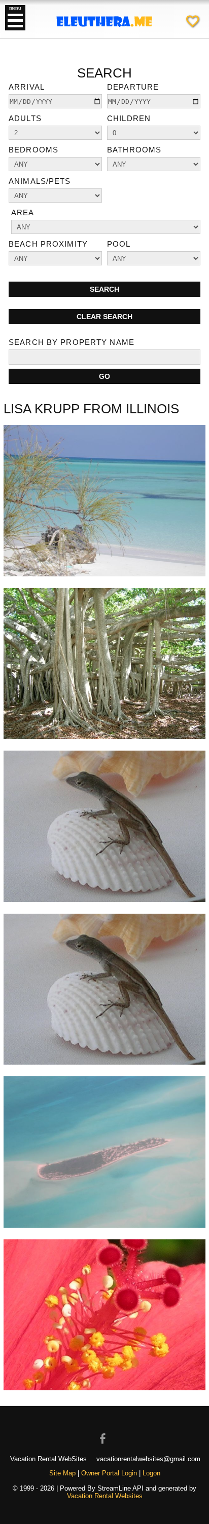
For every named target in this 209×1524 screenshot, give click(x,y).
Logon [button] (151, 1473)
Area (22, 212)
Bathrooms (134, 149)
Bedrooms (33, 149)
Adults (25, 118)
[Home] (104, 35)
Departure (133, 87)
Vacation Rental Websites (105, 1496)
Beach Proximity (48, 244)
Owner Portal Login (109, 1473)
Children (129, 118)
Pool (119, 244)
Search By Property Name (71, 342)
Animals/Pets (40, 181)
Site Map (62, 1473)
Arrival (27, 87)
